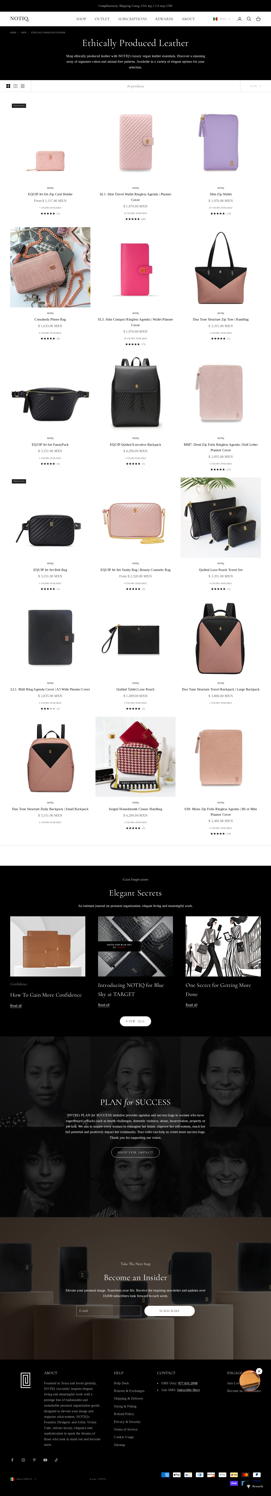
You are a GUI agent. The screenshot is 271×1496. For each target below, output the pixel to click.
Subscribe (169, 1311)
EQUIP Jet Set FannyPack (50, 444)
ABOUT (188, 19)
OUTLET (102, 19)
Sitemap (119, 1445)
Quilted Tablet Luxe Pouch (135, 689)
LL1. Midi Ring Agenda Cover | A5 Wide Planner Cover (50, 689)
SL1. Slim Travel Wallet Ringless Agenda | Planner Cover (135, 196)
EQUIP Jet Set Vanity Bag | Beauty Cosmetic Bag (136, 570)
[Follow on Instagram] (23, 1460)
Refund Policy (124, 1414)
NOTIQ (50, 188)
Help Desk (121, 1383)
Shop (23, 32)
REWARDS (164, 19)
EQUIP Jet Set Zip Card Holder (50, 194)
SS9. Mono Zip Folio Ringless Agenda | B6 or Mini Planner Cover (220, 811)
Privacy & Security (127, 1422)
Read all (16, 1005)
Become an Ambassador (244, 1391)
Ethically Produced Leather (48, 32)
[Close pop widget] (259, 1371)
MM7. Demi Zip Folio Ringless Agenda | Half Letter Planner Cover (221, 447)
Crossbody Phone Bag (50, 319)
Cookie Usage (124, 1437)
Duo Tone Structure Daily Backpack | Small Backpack (50, 809)
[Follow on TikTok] (56, 1460)
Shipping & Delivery (128, 1398)
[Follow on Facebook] (12, 1460)
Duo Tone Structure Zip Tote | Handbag (221, 319)
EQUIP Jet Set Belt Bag (50, 570)
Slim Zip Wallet (221, 194)
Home (13, 32)
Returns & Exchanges (129, 1391)
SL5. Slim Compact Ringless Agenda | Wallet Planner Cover (135, 322)
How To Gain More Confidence (46, 994)
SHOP (81, 19)
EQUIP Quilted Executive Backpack (135, 444)
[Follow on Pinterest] (34, 1460)
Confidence (18, 984)
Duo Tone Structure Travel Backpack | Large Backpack (221, 689)
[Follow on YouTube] (45, 1460)
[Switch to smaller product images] (15, 86)
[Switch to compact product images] (23, 86)
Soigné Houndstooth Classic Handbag (135, 809)
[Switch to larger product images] (8, 86)
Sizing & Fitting (125, 1406)
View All (135, 1021)
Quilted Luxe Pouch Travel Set (220, 570)
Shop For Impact (136, 1152)
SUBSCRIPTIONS (132, 19)
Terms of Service (126, 1429)
